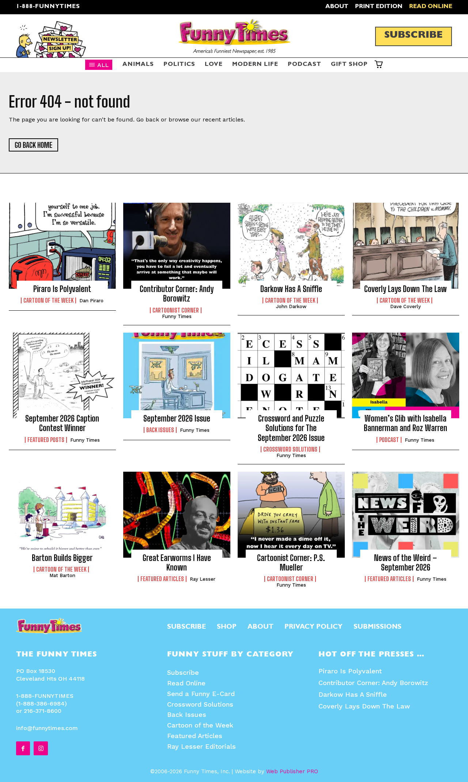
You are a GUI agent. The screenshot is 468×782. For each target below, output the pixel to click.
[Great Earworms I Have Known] (176, 514)
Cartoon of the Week (48, 300)
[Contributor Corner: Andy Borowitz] (176, 245)
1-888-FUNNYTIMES (48, 7)
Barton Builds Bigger (62, 558)
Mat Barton (62, 575)
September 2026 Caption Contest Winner (62, 423)
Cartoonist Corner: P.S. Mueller (291, 562)
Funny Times (85, 440)
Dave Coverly (405, 306)
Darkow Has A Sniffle (352, 694)
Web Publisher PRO (292, 771)
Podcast (389, 440)
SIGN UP (234, 491)
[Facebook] (23, 748)
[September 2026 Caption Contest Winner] (62, 375)
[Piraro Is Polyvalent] (62, 245)
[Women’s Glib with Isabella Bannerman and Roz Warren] (405, 375)
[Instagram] (41, 748)
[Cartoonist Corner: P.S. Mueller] (291, 514)
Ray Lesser (202, 579)
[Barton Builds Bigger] (62, 514)
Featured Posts (45, 440)
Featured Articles (162, 579)
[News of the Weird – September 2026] (405, 514)
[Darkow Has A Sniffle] (291, 245)
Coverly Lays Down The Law (405, 289)
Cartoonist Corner (290, 579)
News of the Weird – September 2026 (405, 562)
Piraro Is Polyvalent (62, 289)
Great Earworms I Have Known (177, 562)
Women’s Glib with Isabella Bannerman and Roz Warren (405, 423)
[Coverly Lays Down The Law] (405, 245)
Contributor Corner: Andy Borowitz (373, 682)
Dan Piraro (91, 300)
